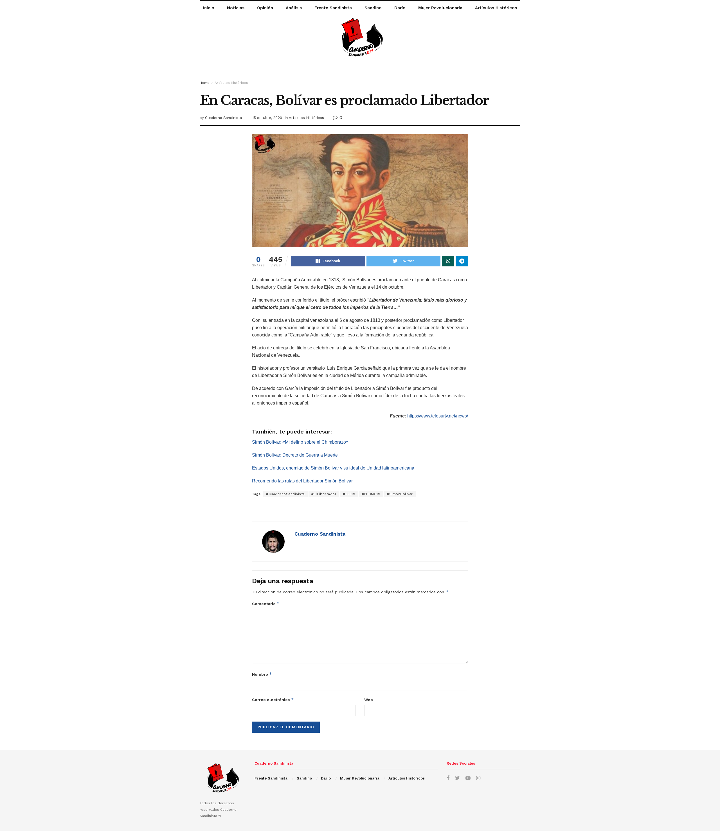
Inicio (208, 7)
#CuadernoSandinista (285, 494)
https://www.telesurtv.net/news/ (437, 416)
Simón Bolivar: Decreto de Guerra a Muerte (295, 455)
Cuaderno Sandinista (223, 118)
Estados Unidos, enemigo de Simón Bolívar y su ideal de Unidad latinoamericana (333, 468)
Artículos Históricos (496, 7)
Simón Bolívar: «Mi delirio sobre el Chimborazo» (300, 442)
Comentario (266, 603)
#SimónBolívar (400, 494)
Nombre (262, 674)
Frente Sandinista (333, 7)
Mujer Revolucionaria (440, 7)
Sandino (373, 7)
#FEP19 (349, 494)
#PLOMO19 (371, 494)
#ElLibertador (324, 494)
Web (368, 699)
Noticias (235, 7)
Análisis (294, 7)
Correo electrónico (273, 699)
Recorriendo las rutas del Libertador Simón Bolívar (302, 481)
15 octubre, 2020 (267, 118)
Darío (400, 7)
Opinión (265, 7)
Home (205, 83)
